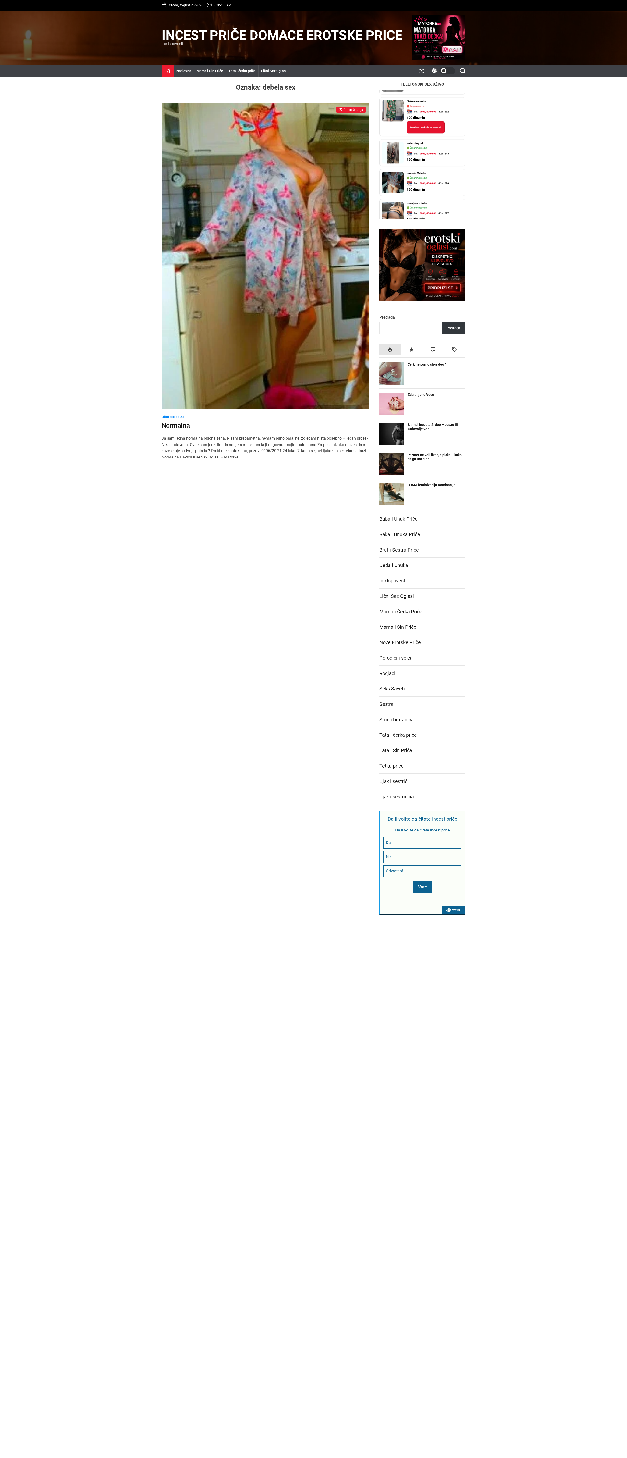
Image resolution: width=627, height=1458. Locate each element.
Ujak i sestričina (396, 797)
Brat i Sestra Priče (399, 550)
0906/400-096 (428, 104)
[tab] (390, 349)
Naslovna (183, 71)
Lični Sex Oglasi (274, 71)
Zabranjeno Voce (421, 395)
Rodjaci (387, 673)
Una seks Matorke (416, 166)
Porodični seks (395, 658)
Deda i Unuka (393, 565)
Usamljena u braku (417, 196)
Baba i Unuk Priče (398, 519)
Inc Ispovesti (393, 581)
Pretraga (387, 317)
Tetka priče (391, 766)
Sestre (386, 704)
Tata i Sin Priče (395, 750)
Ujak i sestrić (393, 781)
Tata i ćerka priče (242, 71)
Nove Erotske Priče (400, 642)
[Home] (168, 71)
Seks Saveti (392, 689)
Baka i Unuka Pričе (399, 534)
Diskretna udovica (416, 94)
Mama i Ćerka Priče (400, 612)
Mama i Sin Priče (210, 71)
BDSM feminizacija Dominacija (432, 485)
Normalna (176, 425)
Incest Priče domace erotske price (282, 35)
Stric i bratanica (396, 720)
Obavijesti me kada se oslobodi (425, 120)
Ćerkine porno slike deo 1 (427, 364)
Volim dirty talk (415, 136)
